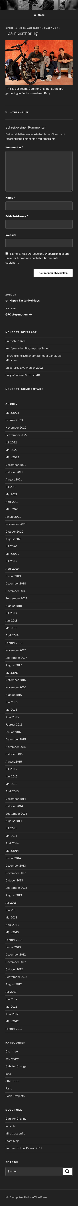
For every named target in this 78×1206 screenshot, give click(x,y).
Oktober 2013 (14, 880)
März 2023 (12, 412)
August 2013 (13, 895)
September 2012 (16, 977)
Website (11, 235)
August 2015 (13, 761)
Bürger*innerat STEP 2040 (22, 375)
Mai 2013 (11, 917)
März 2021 (12, 509)
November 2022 (15, 427)
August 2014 (13, 821)
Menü (41, 14)
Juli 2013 (11, 902)
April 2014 (12, 843)
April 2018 (12, 635)
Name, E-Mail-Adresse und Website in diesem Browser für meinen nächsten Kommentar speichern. (37, 258)
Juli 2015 (11, 769)
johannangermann (47, 28)
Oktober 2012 (14, 969)
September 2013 (16, 887)
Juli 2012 (11, 991)
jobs (8, 1073)
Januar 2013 (13, 947)
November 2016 (15, 687)
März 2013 (12, 932)
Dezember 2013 (15, 865)
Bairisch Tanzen (15, 341)
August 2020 (13, 539)
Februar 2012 (13, 1028)
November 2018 (15, 591)
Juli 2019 (11, 561)
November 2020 (15, 524)
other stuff (20, 112)
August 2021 (13, 479)
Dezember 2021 (15, 464)
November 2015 (15, 747)
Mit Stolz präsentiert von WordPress (26, 1197)
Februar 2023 (14, 420)
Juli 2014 (11, 828)
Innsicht (10, 1126)
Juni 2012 (11, 999)
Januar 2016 (13, 732)
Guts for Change (15, 1066)
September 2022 (16, 435)
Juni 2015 (11, 776)
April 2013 (12, 925)
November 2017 (15, 650)
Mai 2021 (11, 494)
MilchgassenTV (15, 1133)
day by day (12, 1059)
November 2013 (15, 873)
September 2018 (16, 598)
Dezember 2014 (15, 798)
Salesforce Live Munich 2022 (24, 367)
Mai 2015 (11, 784)
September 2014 (16, 813)
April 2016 (12, 717)
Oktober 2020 (14, 531)
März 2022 (12, 457)
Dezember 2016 (15, 680)
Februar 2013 (13, 940)
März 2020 (12, 553)
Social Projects (15, 1096)
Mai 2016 (11, 709)
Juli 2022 (11, 442)
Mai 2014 (11, 836)
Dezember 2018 (15, 583)
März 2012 (12, 1021)
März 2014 (12, 850)
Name (10, 197)
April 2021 (12, 502)
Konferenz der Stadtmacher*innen (27, 348)
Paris (8, 1088)
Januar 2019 (13, 576)
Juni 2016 (11, 702)
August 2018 (13, 606)
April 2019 (12, 568)
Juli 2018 (11, 613)
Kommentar (14, 147)
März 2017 (12, 672)
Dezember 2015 (15, 739)
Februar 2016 (13, 724)
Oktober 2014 (14, 806)
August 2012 (13, 984)
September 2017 (16, 657)
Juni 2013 (11, 910)
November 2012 (15, 962)
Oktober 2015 (14, 754)
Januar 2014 (13, 858)
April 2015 (12, 791)
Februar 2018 (13, 643)
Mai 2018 (11, 628)
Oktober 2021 (14, 472)
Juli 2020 (11, 546)
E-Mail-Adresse (16, 216)
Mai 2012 (11, 1006)
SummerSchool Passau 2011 (23, 1148)
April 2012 (12, 1014)
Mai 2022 (11, 450)
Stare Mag (12, 1141)
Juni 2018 (11, 620)
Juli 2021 (11, 487)
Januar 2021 (13, 516)
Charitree (11, 1051)
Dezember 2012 (15, 954)
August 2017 (13, 665)
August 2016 (13, 694)
